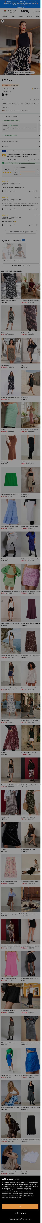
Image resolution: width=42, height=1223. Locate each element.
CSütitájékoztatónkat (26, 1196)
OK (20, 1206)
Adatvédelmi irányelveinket (11, 1198)
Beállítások (20, 1213)
